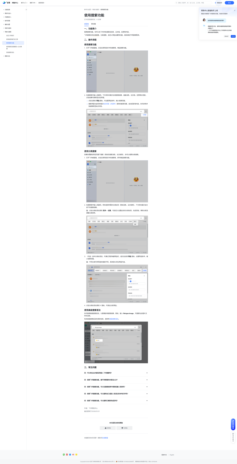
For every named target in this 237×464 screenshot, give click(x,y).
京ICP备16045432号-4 (108, 461)
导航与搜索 (95, 9)
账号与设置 (87, 9)
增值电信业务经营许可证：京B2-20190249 (146, 461)
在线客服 (105, 438)
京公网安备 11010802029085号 (125, 461)
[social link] (64, 454)
